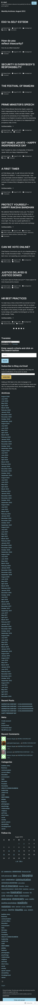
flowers (27, 886)
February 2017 (5, 622)
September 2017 (6, 610)
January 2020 (5, 568)
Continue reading (6, 126)
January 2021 (5, 543)
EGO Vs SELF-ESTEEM (14, 21)
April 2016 (4, 644)
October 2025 (5, 419)
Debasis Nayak (6, 28)
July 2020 (4, 556)
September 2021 (6, 525)
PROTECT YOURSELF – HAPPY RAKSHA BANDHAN (17, 206)
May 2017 (4, 615)
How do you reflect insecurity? (12, 42)
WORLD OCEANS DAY (24, 739)
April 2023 (4, 486)
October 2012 (5, 678)
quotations (6, 906)
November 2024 (6, 444)
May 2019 (4, 581)
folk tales (4, 781)
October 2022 (5, 500)
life (31, 892)
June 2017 (4, 613)
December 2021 (6, 518)
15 (19, 851)
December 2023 (6, 468)
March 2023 (5, 489)
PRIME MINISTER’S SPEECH (17, 104)
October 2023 (5, 473)
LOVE (3, 795)
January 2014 (5, 667)
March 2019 (5, 586)
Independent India (7, 132)
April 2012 (4, 692)
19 (4, 854)
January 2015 (5, 656)
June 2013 (4, 669)
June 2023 (4, 482)
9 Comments (6, 236)
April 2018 (4, 599)
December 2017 (6, 606)
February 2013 (5, 671)
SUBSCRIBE (6, 377)
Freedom (4, 783)
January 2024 (5, 466)
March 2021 (5, 538)
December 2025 (6, 414)
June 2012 (4, 687)
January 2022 (5, 516)
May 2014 (4, 662)
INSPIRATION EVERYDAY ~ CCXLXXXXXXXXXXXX (16, 704)
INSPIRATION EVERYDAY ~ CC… (24, 752)
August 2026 (5, 396)
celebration (10, 232)
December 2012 (6, 674)
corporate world (7, 323)
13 (9, 851)
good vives (18, 889)
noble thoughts (24, 896)
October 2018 (5, 595)
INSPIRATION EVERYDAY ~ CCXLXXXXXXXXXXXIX (17, 706)
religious (4, 810)
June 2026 (4, 401)
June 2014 (4, 660)
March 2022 (5, 511)
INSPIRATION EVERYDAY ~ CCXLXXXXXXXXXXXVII (17, 711)
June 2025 (4, 428)
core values (21, 883)
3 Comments (13, 30)
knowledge (26, 892)
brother (5, 232)
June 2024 (4, 455)
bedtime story (5, 765)
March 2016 (5, 647)
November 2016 (6, 628)
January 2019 (5, 590)
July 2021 (4, 529)
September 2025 (6, 421)
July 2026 (4, 399)
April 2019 (4, 583)
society (9, 261)
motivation (9, 896)
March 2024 (5, 462)
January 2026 (5, 412)
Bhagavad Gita (26, 871)
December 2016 (6, 626)
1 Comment (6, 54)
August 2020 (5, 554)
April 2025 (4, 432)
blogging (27, 875)
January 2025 (5, 439)
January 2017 (5, 624)
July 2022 (4, 507)
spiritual (5, 30)
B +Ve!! (4, 2)
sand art (18, 906)
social (4, 158)
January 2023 (5, 493)
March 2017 (5, 619)
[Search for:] (19, 355)
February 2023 (6, 491)
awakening (8, 871)
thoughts (19, 910)
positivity (22, 902)
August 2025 (5, 423)
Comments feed (6, 727)
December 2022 (6, 495)
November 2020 (6, 547)
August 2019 (5, 577)
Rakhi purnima (4, 234)
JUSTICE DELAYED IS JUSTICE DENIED (14, 274)
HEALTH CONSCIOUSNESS (9, 788)
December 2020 (6, 545)
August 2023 (5, 477)
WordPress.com (6, 730)
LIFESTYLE (4, 792)
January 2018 (5, 604)
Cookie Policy (6, 995)
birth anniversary (6, 876)
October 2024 (5, 446)
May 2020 (4, 561)
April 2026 (4, 405)
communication (6, 770)
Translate (15, 344)
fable (3, 779)
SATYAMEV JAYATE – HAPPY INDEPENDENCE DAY (18, 144)
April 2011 (4, 694)
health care (31, 889)
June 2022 (4, 509)
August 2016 (5, 635)
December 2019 (6, 570)
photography (5, 804)
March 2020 (5, 563)
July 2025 (4, 426)
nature (16, 896)
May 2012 (4, 689)
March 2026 (5, 408)
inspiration (16, 892)
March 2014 (5, 665)
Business (4, 768)
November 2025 (6, 417)
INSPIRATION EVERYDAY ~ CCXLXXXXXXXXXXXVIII (17, 708)
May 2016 (4, 642)
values (28, 230)
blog (15, 875)
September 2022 (6, 502)
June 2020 (4, 559)
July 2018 (4, 597)
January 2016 (5, 649)
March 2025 (5, 435)
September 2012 (6, 680)
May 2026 (4, 403)
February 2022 (6, 514)
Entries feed (5, 725)
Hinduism (25, 232)
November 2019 (6, 572)
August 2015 (5, 653)
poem (27, 899)
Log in (3, 723)
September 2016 (6, 633)
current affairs (5, 772)
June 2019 (4, 579)
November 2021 (6, 520)
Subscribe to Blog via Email (14, 366)
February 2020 (6, 565)
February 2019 (5, 588)
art (2, 871)
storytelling (4, 824)
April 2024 (4, 459)
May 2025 (4, 430)
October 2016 (5, 631)
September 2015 (6, 651)
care (3, 880)
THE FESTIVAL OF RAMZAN (17, 85)
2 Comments (17, 262)
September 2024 (6, 448)
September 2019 (6, 574)
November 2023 (6, 471)
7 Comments (6, 194)
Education (4, 774)
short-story (4, 815)
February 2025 (6, 437)
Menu (35, 3)
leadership (4, 790)
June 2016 (4, 640)
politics (5, 261)
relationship (20, 234)
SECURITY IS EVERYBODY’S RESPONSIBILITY (18, 66)
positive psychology (9, 903)
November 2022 (6, 498)
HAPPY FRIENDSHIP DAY (8, 713)
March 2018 (5, 601)
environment (5, 777)
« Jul (16, 861)
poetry (31, 899)
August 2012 (5, 683)
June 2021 (4, 532)
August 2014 (5, 658)
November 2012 (6, 676)
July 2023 (4, 480)
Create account (6, 721)
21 (14, 854)
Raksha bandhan (13, 234)
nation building (6, 287)
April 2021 (4, 536)
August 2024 (5, 450)
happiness (25, 889)
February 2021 (5, 541)
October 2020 (5, 550)
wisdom (30, 910)
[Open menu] (2, 981)
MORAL (3, 799)
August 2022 (5, 504)
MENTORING (5, 797)
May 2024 (4, 457)
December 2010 (6, 696)
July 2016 (4, 637)
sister (25, 234)
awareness (16, 871)
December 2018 (6, 592)
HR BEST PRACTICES (14, 298)
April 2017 (4, 617)
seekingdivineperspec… (14, 743)
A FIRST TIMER (10, 168)
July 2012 (4, 685)
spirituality (4, 910)
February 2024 (6, 464)
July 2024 (4, 453)
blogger (19, 875)
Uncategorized (28, 28)
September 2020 (6, 552)
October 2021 (5, 522)
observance (30, 232)
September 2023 (6, 475)
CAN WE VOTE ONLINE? (15, 247)
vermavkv (9, 752)
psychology (5, 806)
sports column (5, 822)
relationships (5, 808)
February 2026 (6, 410)
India (8, 892)
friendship (4, 786)
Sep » (21, 861)
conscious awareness (9, 883)
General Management (7, 889)
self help (4, 813)
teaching (11, 910)
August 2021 (5, 527)
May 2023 (4, 484)
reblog (13, 906)
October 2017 (5, 608)
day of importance (17, 232)
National (4, 801)
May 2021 (4, 534)
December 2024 (6, 441)
